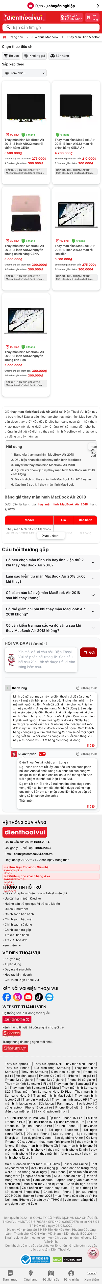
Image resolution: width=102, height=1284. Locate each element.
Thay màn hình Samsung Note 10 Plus (42, 1091)
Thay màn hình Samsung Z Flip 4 (28, 1083)
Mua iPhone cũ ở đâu (68, 1176)
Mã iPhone (58, 1172)
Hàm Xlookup (42, 1180)
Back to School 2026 (37, 1195)
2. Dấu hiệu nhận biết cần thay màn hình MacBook (46, 460)
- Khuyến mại (11, 959)
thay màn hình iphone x (29, 1149)
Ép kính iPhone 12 (67, 1126)
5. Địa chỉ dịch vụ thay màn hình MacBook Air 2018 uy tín (51, 479)
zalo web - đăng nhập (80, 1199)
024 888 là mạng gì (44, 1168)
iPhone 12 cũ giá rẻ (19, 1079)
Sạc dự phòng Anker (68, 1137)
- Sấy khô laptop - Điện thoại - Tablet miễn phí (34, 893)
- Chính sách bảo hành (18, 914)
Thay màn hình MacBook (52, 1095)
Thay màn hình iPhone (79, 1064)
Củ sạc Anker (26, 1141)
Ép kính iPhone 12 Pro (37, 1126)
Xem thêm (9, 945)
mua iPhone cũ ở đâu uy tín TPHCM (37, 1199)
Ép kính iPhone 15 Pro (66, 1118)
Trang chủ (16, 37)
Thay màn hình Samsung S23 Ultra (34, 1087)
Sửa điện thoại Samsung (52, 1068)
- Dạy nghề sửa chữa (16, 969)
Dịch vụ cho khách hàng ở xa (29, 876)
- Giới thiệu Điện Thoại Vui (20, 980)
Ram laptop (65, 1103)
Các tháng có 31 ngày (31, 1172)
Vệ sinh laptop (26, 1076)
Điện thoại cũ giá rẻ (65, 1072)
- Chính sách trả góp (16, 930)
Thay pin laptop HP (18, 1064)
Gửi (92, 652)
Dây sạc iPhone (38, 1134)
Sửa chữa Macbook (44, 37)
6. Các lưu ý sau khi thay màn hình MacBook (42, 484)
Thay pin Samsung (34, 1072)
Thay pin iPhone (17, 1068)
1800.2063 (43, 848)
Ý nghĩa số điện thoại (37, 1176)
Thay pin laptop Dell (48, 1064)
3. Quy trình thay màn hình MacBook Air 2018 (43, 465)
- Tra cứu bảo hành (15, 935)
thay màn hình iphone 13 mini (68, 1149)
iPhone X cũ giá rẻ (52, 1076)
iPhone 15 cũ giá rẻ (38, 1107)
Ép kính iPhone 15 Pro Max (25, 1118)
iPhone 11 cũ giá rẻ (81, 1076)
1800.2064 (42, 842)
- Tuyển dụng (11, 964)
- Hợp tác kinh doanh (17, 974)
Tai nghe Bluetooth (63, 1130)
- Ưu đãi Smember (15, 909)
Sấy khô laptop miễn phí (50, 1111)
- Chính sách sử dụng (17, 924)
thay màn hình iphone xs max (60, 1153)
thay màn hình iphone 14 (56, 1141)
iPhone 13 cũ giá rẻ (50, 1079)
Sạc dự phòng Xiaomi (37, 1137)
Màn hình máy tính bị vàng (43, 1184)
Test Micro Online (75, 1164)
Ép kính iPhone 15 (39, 1122)
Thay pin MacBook (36, 1099)
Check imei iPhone (57, 1192)
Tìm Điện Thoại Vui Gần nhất (29, 867)
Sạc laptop (84, 1103)
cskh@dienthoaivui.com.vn (33, 854)
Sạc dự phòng (63, 1134)
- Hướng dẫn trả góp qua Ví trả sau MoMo (31, 903)
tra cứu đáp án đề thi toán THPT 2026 (32, 1164)
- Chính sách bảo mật (17, 919)
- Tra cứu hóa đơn (14, 940)
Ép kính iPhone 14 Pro (69, 1122)
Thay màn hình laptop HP (69, 1099)
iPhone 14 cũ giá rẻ (81, 1079)
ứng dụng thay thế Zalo (21, 1203)
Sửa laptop (46, 1103)
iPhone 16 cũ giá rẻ (68, 1107)
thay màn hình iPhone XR (39, 1145)
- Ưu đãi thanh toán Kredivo (21, 898)
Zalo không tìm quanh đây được (45, 1188)
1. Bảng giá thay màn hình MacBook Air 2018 (42, 454)
